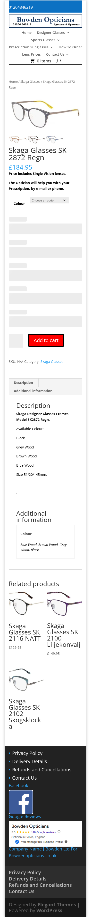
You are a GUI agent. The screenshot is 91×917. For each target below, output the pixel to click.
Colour (19, 203)
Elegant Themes (57, 904)
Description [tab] (23, 382)
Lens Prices (31, 55)
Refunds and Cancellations (42, 769)
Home (27, 33)
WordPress (49, 910)
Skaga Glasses (30, 81)
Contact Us (55, 55)
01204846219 (21, 7)
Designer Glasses (51, 33)
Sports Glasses (43, 40)
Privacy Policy (27, 753)
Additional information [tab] (33, 390)
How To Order (70, 47)
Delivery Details (29, 761)
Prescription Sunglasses (29, 47)
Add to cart (46, 340)
